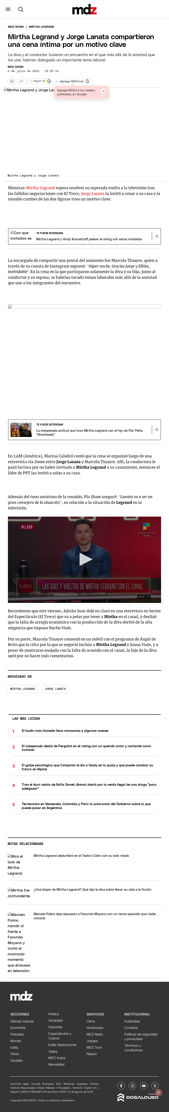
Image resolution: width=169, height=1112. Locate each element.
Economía (17, 1028)
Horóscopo (94, 1028)
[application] (84, 560)
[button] (8, 9)
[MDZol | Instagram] (132, 1085)
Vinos (14, 1054)
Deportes (55, 1027)
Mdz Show (16, 27)
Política (53, 1014)
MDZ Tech (94, 1048)
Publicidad (132, 1021)
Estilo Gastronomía (62, 1045)
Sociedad (55, 1020)
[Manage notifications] (158, 1092)
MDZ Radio (94, 1034)
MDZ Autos (56, 1058)
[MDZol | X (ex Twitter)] (154, 1085)
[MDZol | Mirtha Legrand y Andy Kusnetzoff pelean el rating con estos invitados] (156, 236)
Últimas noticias (22, 1021)
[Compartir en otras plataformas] (21, 81)
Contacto (131, 1028)
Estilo (14, 1048)
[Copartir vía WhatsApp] (12, 81)
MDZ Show (16, 67)
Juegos (92, 1041)
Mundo (15, 1041)
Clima (90, 1021)
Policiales (17, 1034)
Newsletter (56, 1064)
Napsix (91, 1054)
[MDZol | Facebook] (121, 1085)
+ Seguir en (38, 81)
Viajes (52, 1051)
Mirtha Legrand (40, 187)
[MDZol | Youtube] (143, 1085)
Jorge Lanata (93, 193)
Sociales (16, 1060)
